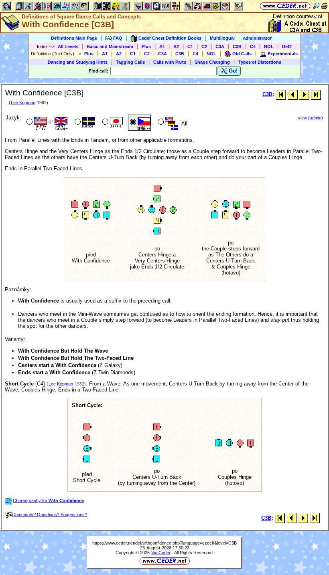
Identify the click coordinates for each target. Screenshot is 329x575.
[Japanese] (112, 122)
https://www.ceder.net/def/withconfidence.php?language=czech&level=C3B (164, 543)
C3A (219, 46)
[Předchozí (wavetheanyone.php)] (293, 94)
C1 (190, 46)
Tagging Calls (130, 62)
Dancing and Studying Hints (78, 62)
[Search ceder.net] (316, 6)
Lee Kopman (23, 102)
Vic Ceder (161, 552)
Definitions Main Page (74, 38)
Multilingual (222, 38)
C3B (237, 46)
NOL (269, 46)
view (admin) (310, 117)
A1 (162, 46)
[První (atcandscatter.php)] (281, 94)
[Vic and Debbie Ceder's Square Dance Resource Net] (285, 6)
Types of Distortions (259, 62)
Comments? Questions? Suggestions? (49, 514)
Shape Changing (212, 62)
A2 (176, 46)
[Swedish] (84, 122)
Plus (146, 46)
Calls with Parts (169, 62)
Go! (232, 71)
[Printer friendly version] (324, 6)
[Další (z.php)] (304, 94)
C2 (204, 46)
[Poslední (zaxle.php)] (316, 94)
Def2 (287, 46)
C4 (253, 46)
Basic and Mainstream (110, 46)
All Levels (68, 46)
